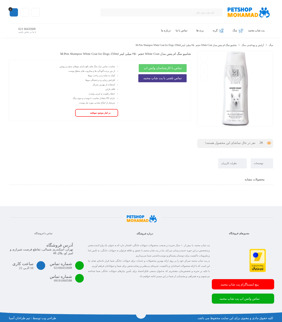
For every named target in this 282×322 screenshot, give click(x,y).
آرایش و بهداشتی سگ (253, 45)
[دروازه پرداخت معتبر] (257, 271)
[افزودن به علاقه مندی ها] (204, 67)
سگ (271, 45)
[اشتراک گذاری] (204, 76)
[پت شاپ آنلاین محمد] (249, 12)
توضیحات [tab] (259, 163)
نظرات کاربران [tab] (229, 163)
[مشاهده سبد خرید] (13, 12)
